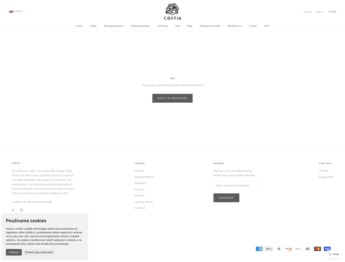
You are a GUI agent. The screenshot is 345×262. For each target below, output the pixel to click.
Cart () (332, 11)
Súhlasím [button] (14, 252)
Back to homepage (172, 98)
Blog (190, 26)
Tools (177, 26)
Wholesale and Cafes (209, 26)
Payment (140, 183)
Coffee (93, 26)
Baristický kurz (235, 26)
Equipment (326, 177)
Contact (253, 26)
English (18, 11)
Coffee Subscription (140, 26)
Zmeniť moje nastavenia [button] (39, 252)
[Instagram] (21, 210)
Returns (139, 195)
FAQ (266, 26)
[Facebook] (13, 210)
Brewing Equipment (113, 26)
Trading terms (143, 202)
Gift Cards (163, 26)
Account (307, 11)
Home (79, 26)
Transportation (144, 177)
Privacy (139, 189)
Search (319, 11)
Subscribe (226, 198)
